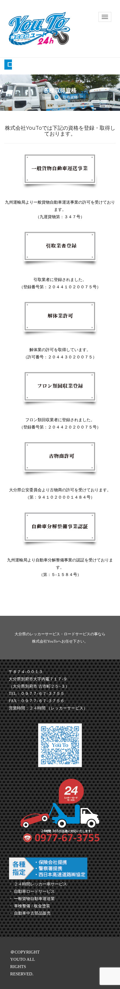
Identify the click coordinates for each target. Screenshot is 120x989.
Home (46, 97)
